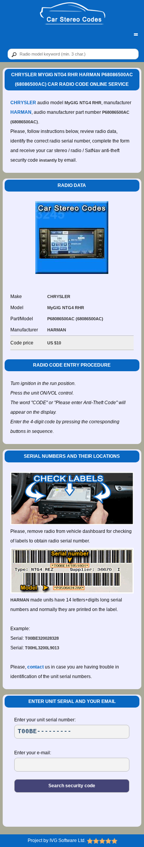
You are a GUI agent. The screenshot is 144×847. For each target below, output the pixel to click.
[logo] (72, 14)
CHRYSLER (23, 102)
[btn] (13, 54)
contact (35, 667)
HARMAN (20, 112)
